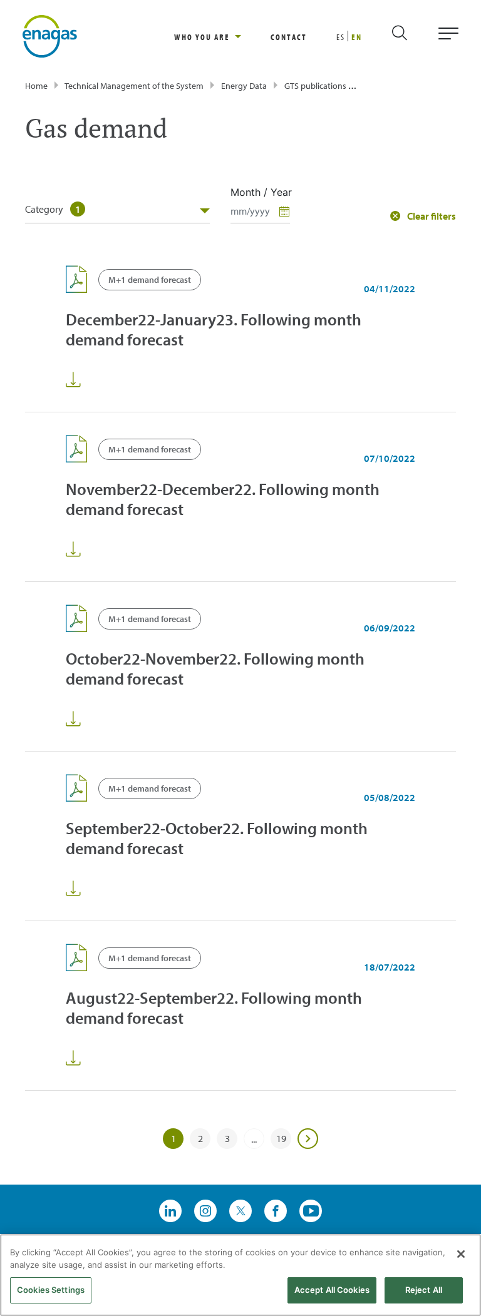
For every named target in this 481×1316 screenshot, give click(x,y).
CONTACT (289, 37)
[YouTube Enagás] (310, 1211)
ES (340, 37)
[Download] (73, 380)
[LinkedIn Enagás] (170, 1211)
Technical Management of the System (134, 85)
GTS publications (315, 85)
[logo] (50, 35)
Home (36, 85)
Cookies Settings (51, 1290)
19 (281, 1138)
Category (53, 209)
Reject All (423, 1290)
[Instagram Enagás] (205, 1211)
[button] (423, 215)
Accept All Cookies (332, 1290)
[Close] (461, 1254)
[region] (222, 36)
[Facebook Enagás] (275, 1211)
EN (356, 37)
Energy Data (244, 85)
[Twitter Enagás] (240, 1211)
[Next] (307, 1139)
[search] (410, 36)
